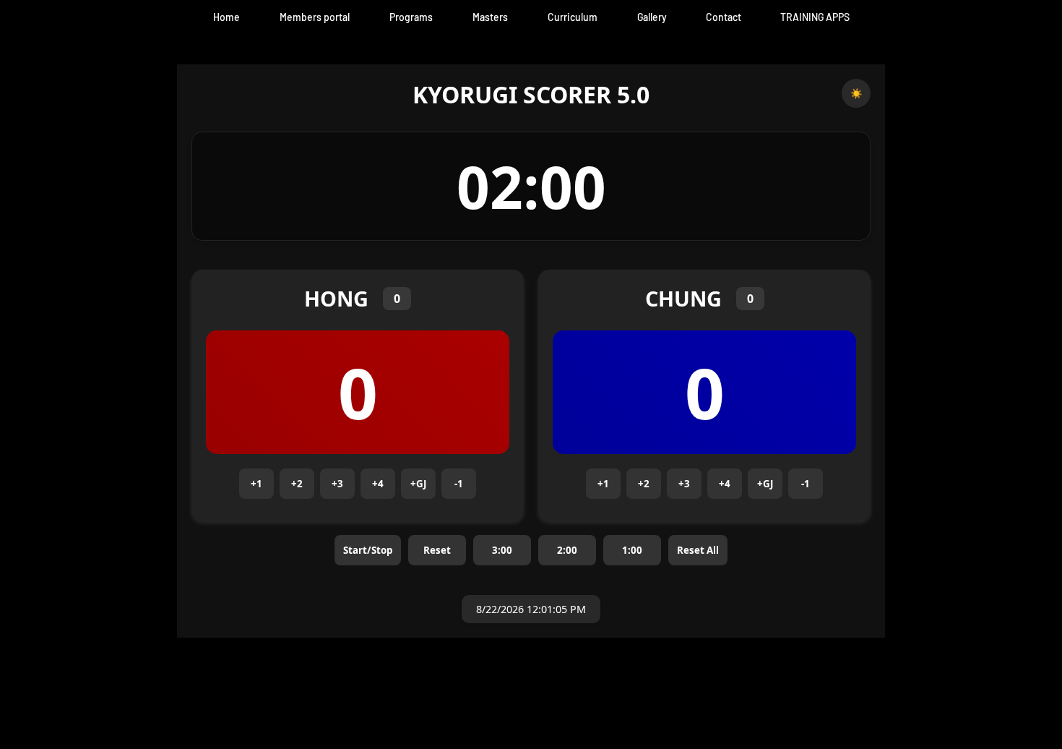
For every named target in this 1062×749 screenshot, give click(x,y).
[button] (490, 17)
